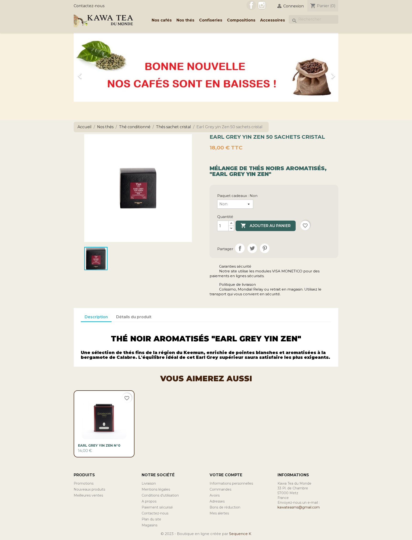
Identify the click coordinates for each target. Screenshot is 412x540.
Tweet (252, 248)
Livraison (149, 483)
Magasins (149, 525)
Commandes (220, 489)
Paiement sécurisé (157, 507)
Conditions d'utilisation (160, 495)
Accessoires (272, 20)
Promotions (83, 483)
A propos (149, 501)
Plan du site (151, 519)
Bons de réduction (225, 507)
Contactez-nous (89, 6)
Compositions (241, 20)
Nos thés (185, 20)
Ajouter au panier (266, 225)
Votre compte (226, 475)
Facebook (251, 5)
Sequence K (240, 533)
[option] (206, 73)
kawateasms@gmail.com (299, 507)
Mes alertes (219, 513)
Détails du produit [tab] (133, 317)
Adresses (217, 501)
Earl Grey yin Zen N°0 (99, 445)
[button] (93, 73)
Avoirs (215, 495)
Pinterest (264, 248)
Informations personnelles (231, 483)
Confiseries (210, 20)
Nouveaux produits (89, 489)
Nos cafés (162, 20)
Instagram (262, 5)
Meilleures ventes (88, 495)
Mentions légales (156, 489)
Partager (240, 248)
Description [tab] (96, 317)
